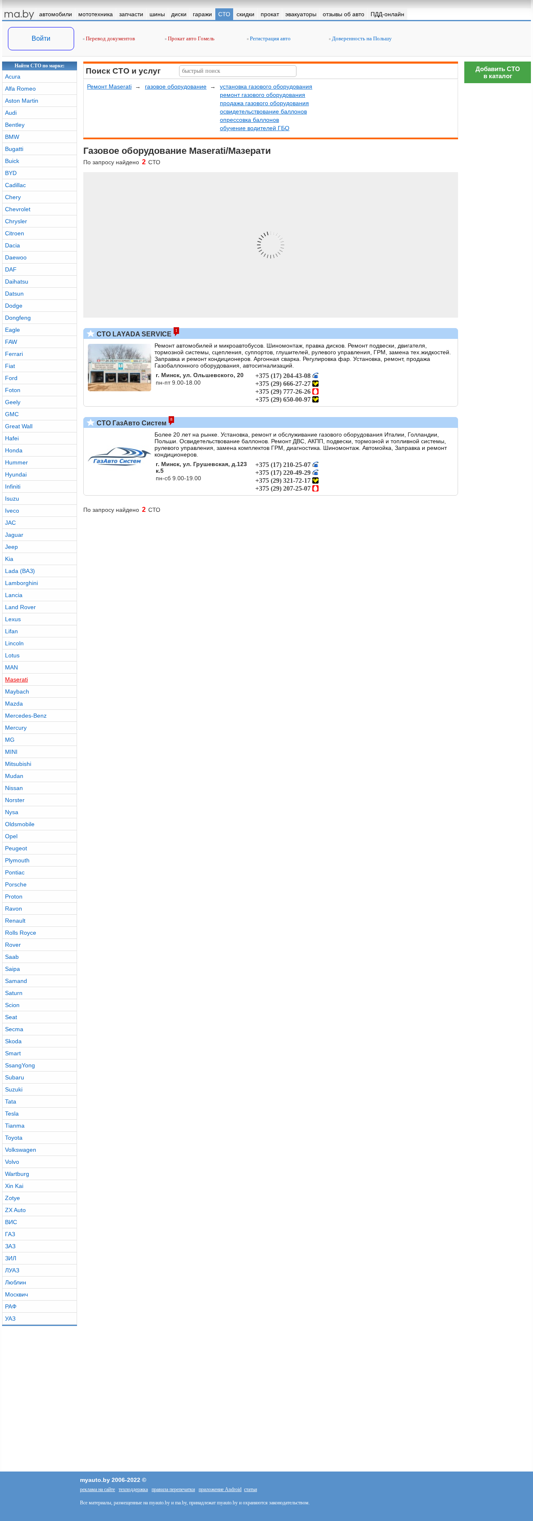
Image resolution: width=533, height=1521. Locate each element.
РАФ (11, 1306)
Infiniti (12, 486)
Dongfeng (18, 317)
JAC (10, 522)
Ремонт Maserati (109, 86)
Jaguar (14, 534)
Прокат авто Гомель (190, 38)
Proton (13, 896)
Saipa (12, 968)
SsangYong (20, 1065)
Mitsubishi (18, 763)
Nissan (14, 788)
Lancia (13, 595)
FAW (11, 341)
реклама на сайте (97, 1489)
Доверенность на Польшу (361, 38)
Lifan (11, 631)
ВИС (11, 1222)
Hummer (16, 462)
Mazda (14, 703)
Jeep (11, 546)
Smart (13, 1053)
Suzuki (13, 1089)
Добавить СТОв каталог (498, 72)
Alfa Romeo (20, 88)
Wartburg (17, 1173)
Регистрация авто (270, 38)
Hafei (12, 438)
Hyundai (16, 474)
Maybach (17, 691)
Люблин (15, 1282)
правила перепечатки (173, 1489)
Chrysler (16, 221)
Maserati (16, 679)
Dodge (13, 305)
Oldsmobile (20, 824)
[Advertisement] (497, 1166)
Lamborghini (21, 583)
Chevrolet (17, 209)
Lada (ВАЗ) (20, 571)
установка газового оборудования (266, 86)
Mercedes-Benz (26, 715)
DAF (11, 269)
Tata (10, 1101)
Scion (12, 1005)
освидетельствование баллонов (263, 111)
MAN (11, 667)
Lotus (12, 655)
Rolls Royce (20, 932)
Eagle (12, 329)
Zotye (12, 1198)
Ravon (13, 908)
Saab (12, 956)
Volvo (12, 1161)
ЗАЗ (10, 1246)
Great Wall (18, 426)
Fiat (10, 366)
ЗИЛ (10, 1258)
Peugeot (16, 848)
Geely (12, 402)
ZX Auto (15, 1210)
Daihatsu (16, 281)
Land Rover (20, 607)
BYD (11, 173)
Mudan (14, 776)
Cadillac (15, 185)
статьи (250, 1489)
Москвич (16, 1294)
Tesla (12, 1113)
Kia (9, 559)
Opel (11, 836)
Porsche (16, 884)
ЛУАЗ (12, 1270)
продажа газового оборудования (264, 103)
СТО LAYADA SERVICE (133, 334)
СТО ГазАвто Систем (131, 423)
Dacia (12, 245)
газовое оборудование (176, 86)
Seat (11, 1017)
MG (10, 739)
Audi (11, 112)
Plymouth (17, 860)
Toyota (13, 1137)
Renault (15, 920)
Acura (12, 76)
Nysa (11, 812)
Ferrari (14, 354)
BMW (12, 136)
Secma (14, 1029)
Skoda (13, 1041)
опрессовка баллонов (249, 119)
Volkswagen (20, 1149)
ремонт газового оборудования (262, 94)
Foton (12, 390)
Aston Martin (21, 100)
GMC (12, 414)
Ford (11, 378)
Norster (15, 800)
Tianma (15, 1125)
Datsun (14, 293)
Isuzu (12, 498)
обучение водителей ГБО (254, 128)
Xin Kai (14, 1186)
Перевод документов (110, 38)
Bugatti (14, 149)
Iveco (12, 510)
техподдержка (133, 1489)
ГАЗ (10, 1234)
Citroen (14, 233)
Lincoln (14, 643)
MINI (11, 751)
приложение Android (220, 1489)
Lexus (13, 619)
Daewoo (16, 257)
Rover (13, 944)
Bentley (15, 124)
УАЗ (10, 1318)
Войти (41, 38)
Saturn (13, 993)
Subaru (14, 1077)
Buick (12, 161)
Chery (13, 197)
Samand (16, 981)
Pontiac (15, 872)
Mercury (16, 727)
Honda (13, 450)
